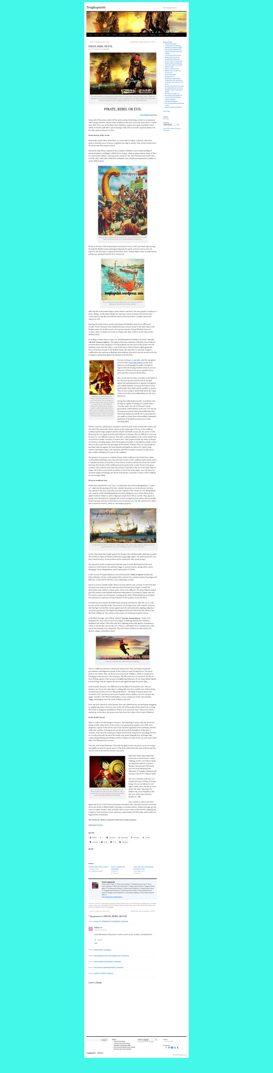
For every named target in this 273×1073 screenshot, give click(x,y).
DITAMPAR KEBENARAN (171, 101)
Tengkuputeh (95, 7)
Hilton (96, 928)
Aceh (102, 35)
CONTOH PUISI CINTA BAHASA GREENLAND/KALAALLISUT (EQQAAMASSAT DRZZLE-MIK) (173, 57)
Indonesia (126, 905)
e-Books (114, 35)
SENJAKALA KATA (169, 76)
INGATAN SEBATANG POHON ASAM (174, 86)
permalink (110, 907)
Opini (128, 35)
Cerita (107, 35)
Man (139, 905)
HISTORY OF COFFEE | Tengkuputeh (103, 973)
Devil (110, 905)
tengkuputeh (105, 49)
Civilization (153, 903)
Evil (113, 905)
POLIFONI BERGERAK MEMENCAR (173, 95)
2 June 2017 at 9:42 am (100, 930)
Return (150, 905)
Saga (154, 905)
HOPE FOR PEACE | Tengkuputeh (102, 950)
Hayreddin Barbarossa (137, 363)
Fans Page (166, 111)
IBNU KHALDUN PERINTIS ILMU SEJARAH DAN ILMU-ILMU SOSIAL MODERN (173, 51)
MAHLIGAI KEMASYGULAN (172, 69)
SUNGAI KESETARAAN (170, 44)
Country (91, 905)
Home (90, 35)
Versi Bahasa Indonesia (148, 115)
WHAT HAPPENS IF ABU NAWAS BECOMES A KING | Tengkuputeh (111, 955)
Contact (172, 35)
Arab (148, 903)
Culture (95, 905)
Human (121, 905)
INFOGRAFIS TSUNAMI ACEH (172, 94)
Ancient (138, 903)
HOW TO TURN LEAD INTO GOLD (99, 42)
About (96, 35)
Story (127, 903)
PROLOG (100, 1053)
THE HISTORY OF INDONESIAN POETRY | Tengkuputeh (108, 967)
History (117, 905)
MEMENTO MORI (169, 67)
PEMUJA (135, 35)
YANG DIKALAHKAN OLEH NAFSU (174, 65)
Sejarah (160, 35)
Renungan (153, 35)
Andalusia (143, 903)
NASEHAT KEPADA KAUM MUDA (173, 107)
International (105, 903)
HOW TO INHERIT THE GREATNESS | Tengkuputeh (107, 961)
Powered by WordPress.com (179, 1055)
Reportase (123, 903)
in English (122, 35)
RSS (114, 1040)
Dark (99, 905)
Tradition (96, 907)
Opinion (118, 903)
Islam (131, 905)
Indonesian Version (96, 825)
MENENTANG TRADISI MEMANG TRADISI (144, 42)
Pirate (142, 905)
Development (104, 905)
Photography (144, 35)
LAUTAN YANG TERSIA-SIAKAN (98, 867)
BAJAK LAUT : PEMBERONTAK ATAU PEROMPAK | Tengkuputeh (111, 921)
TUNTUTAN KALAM (170, 74)
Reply (95, 943)
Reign (146, 905)
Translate (151, 1042)
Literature (112, 903)
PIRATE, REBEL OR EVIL (101, 46)
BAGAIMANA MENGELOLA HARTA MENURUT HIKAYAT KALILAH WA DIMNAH (174, 90)
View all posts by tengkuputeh (112, 897)
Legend (135, 905)
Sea (89, 907)
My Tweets (166, 118)
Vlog (166, 35)
